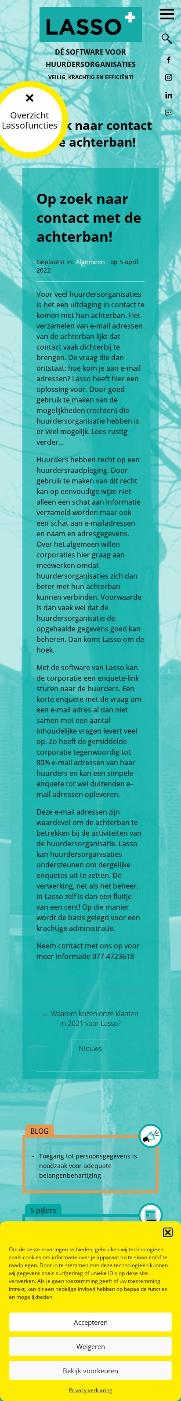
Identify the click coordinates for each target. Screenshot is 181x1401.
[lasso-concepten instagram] (169, 77)
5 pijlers (43, 1210)
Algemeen (90, 262)
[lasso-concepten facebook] (169, 60)
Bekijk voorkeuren (90, 1370)
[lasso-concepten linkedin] (169, 95)
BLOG (39, 1131)
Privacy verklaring (90, 1390)
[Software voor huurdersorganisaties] (90, 24)
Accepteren (91, 1322)
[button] (167, 1232)
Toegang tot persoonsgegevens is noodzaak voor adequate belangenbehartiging (88, 1166)
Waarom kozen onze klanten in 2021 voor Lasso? (90, 1018)
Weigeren (90, 1346)
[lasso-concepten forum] (169, 113)
